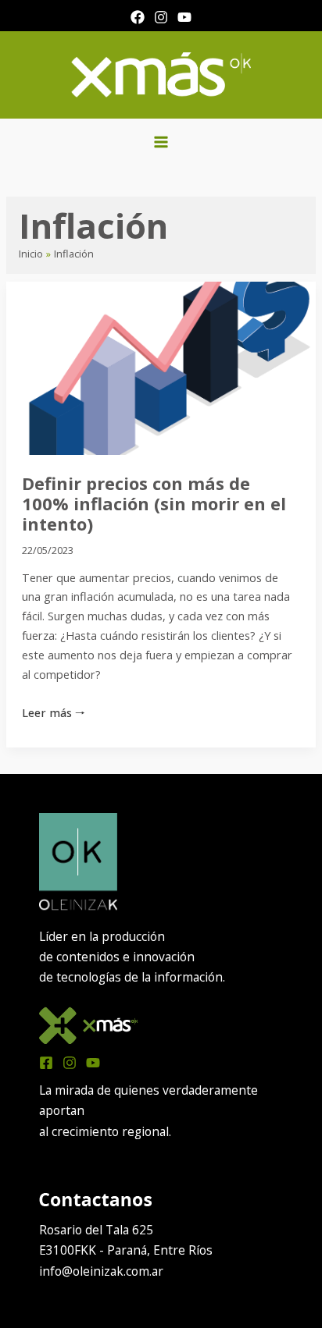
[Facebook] (138, 17)
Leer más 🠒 (53, 711)
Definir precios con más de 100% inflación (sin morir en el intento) (154, 504)
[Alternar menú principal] (160, 141)
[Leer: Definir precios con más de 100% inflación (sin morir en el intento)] (160, 366)
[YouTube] (184, 17)
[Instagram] (161, 17)
